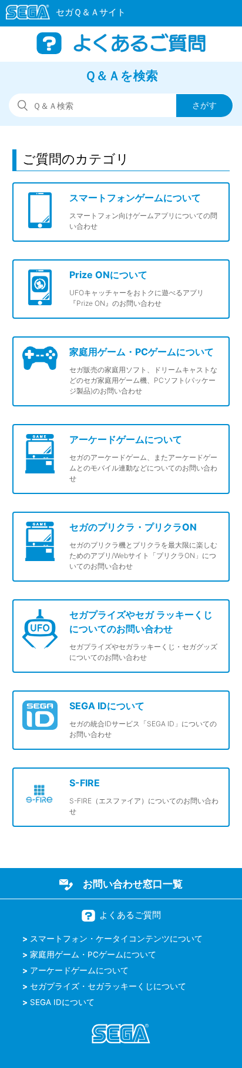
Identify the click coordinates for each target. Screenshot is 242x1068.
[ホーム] (60, 14)
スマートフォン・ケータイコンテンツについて (116, 938)
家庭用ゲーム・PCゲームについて (93, 954)
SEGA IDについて (62, 1002)
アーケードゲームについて (79, 970)
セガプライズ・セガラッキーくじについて (108, 986)
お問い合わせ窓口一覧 (133, 884)
